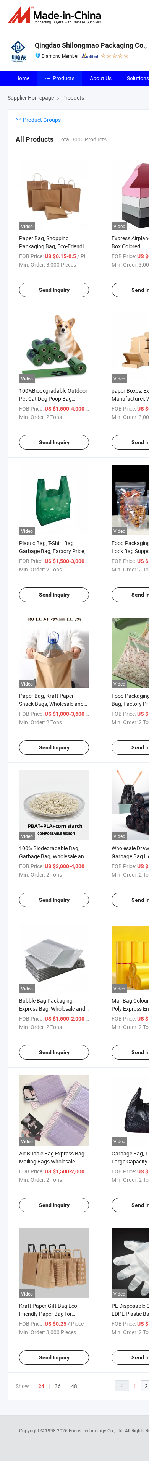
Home (22, 78)
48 (74, 1386)
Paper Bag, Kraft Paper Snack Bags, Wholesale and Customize (51, 703)
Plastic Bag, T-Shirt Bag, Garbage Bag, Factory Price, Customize (52, 551)
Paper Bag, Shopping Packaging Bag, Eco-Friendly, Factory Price (53, 246)
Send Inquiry (54, 290)
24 (41, 1386)
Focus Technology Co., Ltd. (97, 1430)
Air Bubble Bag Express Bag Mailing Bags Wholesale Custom (51, 1161)
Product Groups (41, 119)
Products (63, 78)
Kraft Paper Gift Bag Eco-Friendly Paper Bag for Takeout (49, 1313)
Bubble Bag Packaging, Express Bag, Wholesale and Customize (52, 1008)
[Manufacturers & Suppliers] (56, 15)
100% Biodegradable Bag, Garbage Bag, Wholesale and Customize (53, 856)
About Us (101, 78)
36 (58, 1386)
